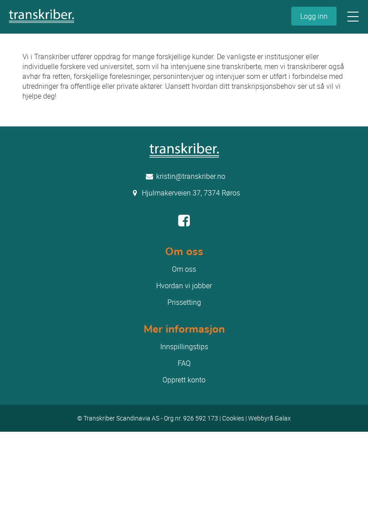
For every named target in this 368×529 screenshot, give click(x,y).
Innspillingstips (184, 346)
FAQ (184, 363)
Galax (283, 418)
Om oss (184, 269)
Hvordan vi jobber (184, 286)
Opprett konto (184, 380)
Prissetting (184, 302)
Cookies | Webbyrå (248, 418)
